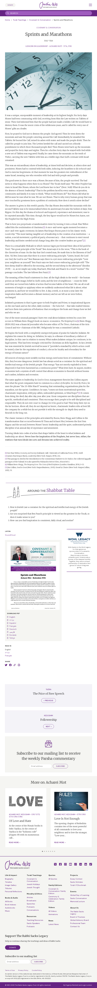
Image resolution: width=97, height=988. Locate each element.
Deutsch (13, 629)
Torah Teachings (19, 20)
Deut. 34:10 (66, 187)
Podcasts (31, 907)
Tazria (48, 689)
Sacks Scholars (76, 882)
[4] (6, 464)
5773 (11, 817)
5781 (70, 46)
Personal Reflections (13, 891)
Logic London (87, 985)
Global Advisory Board (79, 920)
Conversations (33, 910)
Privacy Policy (23, 970)
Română (12, 635)
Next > (49, 726)
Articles (30, 897)
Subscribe (60, 766)
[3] (49, 272)
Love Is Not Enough (67, 818)
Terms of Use (10, 970)
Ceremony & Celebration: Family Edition (56, 898)
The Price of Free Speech (48, 693)
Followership (48, 719)
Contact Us (75, 926)
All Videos (52, 911)
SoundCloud (10, 535)
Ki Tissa (45, 421)
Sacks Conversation (78, 898)
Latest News (53, 924)
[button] (42, 851)
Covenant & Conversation (40, 20)
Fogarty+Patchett (72, 985)
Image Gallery (10, 885)
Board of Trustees (77, 917)
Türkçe (12, 638)
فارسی (12, 632)
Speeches (31, 904)
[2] (84, 240)
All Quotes (52, 879)
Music (7, 911)
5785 (15, 817)
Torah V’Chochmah (78, 885)
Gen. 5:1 (9, 256)
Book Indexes (10, 904)
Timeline (8, 882)
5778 (79, 814)
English (12, 617)
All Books (9, 901)
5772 (38, 814)
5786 (20, 817)
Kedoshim (48, 715)
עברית (11, 620)
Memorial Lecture (77, 901)
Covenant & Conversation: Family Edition (57, 891)
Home (7, 20)
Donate (10, 5)
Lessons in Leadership (37, 46)
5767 (33, 814)
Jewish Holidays (33, 884)
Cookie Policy (37, 970)
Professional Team (77, 923)
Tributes (8, 888)
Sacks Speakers (33, 923)
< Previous (48, 700)
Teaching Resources (35, 920)
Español (12, 623)
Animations (53, 914)
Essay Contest (76, 879)
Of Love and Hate (20, 821)
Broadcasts (31, 900)
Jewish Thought (33, 887)
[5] (79, 393)
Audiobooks (10, 908)
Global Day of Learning (79, 895)
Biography (9, 879)
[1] (44, 227)
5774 (65, 46)
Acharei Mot (55, 46)
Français (12, 626)
